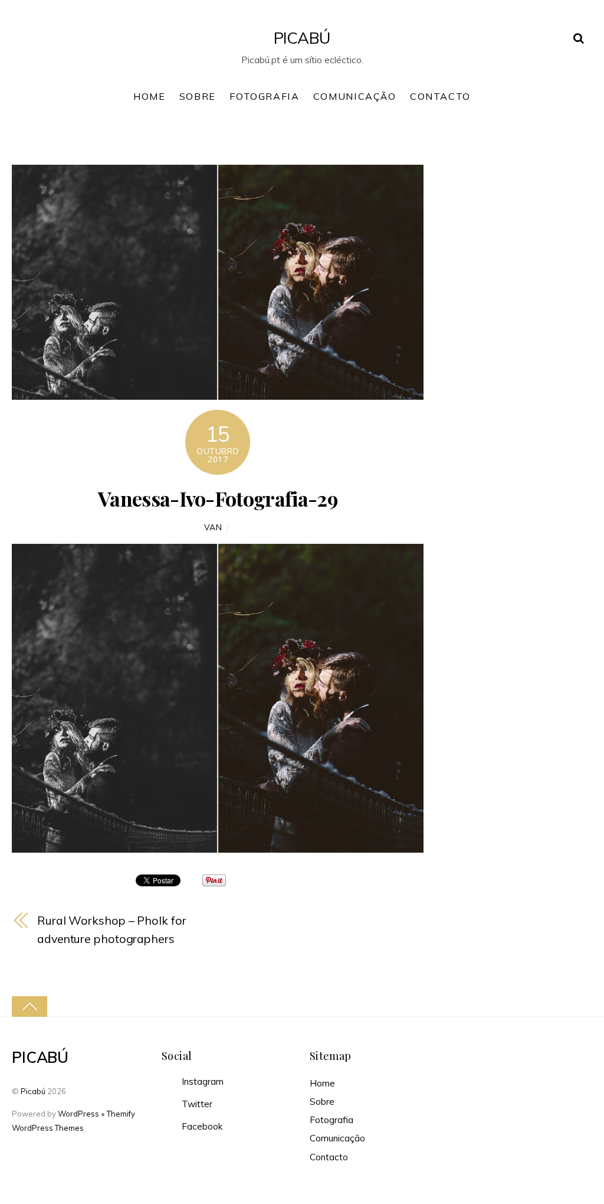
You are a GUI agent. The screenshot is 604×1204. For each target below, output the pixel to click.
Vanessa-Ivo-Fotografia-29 (218, 498)
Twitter (195, 1104)
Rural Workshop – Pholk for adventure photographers (111, 929)
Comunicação (354, 96)
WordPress (78, 1113)
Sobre (197, 96)
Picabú (33, 1091)
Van (213, 527)
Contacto (440, 96)
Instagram (201, 1081)
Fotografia (264, 96)
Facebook (200, 1126)
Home (149, 96)
